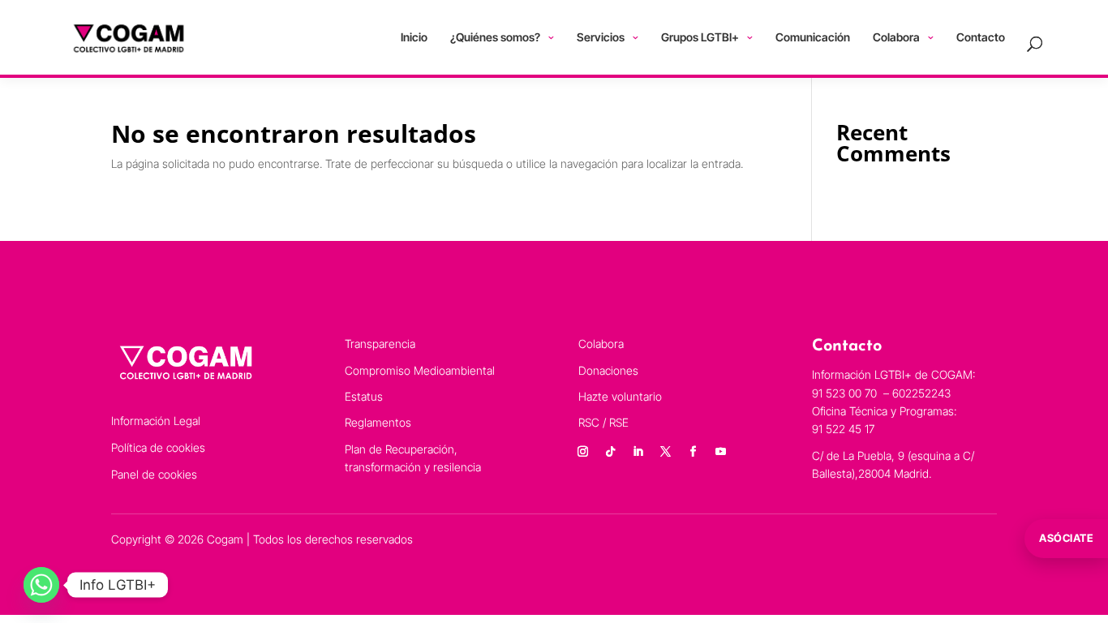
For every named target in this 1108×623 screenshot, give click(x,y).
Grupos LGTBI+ (700, 37)
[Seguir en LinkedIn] (637, 451)
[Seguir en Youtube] (720, 451)
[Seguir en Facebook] (692, 451)
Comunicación (812, 37)
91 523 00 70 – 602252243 (883, 393)
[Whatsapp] (41, 585)
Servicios (601, 37)
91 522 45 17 (843, 429)
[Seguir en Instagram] (582, 451)
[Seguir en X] (665, 451)
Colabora (896, 37)
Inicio (414, 37)
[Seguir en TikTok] (610, 451)
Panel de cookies (154, 474)
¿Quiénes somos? (495, 37)
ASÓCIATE (1066, 537)
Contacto (980, 37)
